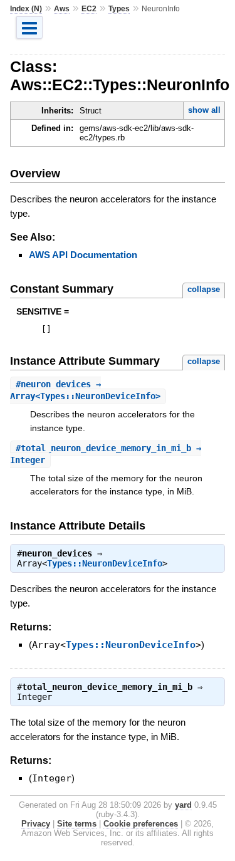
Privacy (35, 823)
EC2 (89, 8)
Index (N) (26, 8)
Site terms (77, 823)
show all (204, 110)
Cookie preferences (140, 823)
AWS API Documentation (83, 254)
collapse (203, 289)
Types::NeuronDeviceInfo (104, 563)
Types (119, 8)
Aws (62, 8)
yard (183, 805)
